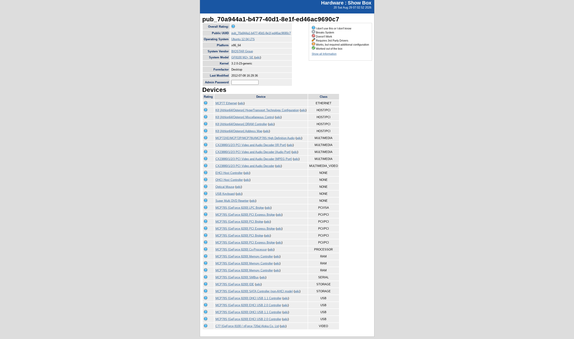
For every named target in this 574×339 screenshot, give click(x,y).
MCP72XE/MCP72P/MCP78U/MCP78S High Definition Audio (255, 138)
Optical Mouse (224, 186)
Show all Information (324, 54)
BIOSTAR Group (242, 51)
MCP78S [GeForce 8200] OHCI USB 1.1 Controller (248, 298)
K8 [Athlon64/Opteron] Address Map (238, 131)
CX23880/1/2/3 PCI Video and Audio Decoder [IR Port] (250, 145)
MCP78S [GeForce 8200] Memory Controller (244, 256)
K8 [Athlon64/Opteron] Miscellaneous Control (244, 117)
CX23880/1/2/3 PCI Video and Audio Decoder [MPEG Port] (253, 159)
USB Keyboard (225, 193)
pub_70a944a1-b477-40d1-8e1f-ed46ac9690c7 (261, 33)
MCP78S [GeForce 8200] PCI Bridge (239, 221)
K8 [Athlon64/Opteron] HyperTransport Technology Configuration (257, 110)
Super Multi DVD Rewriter (232, 200)
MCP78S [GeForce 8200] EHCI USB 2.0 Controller (248, 305)
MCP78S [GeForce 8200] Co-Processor (241, 249)
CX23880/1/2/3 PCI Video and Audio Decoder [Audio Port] (253, 152)
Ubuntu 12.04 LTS (243, 39)
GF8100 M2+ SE (242, 57)
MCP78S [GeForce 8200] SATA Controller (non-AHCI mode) (254, 291)
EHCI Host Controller (229, 173)
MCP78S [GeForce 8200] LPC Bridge (239, 207)
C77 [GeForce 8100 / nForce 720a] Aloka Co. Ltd (247, 326)
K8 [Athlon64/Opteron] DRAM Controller (241, 124)
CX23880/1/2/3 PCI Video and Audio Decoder (244, 166)
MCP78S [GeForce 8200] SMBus (237, 277)
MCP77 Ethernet (226, 103)
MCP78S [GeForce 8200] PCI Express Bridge (245, 214)
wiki (257, 57)
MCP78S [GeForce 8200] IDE (234, 284)
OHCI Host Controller (229, 180)
